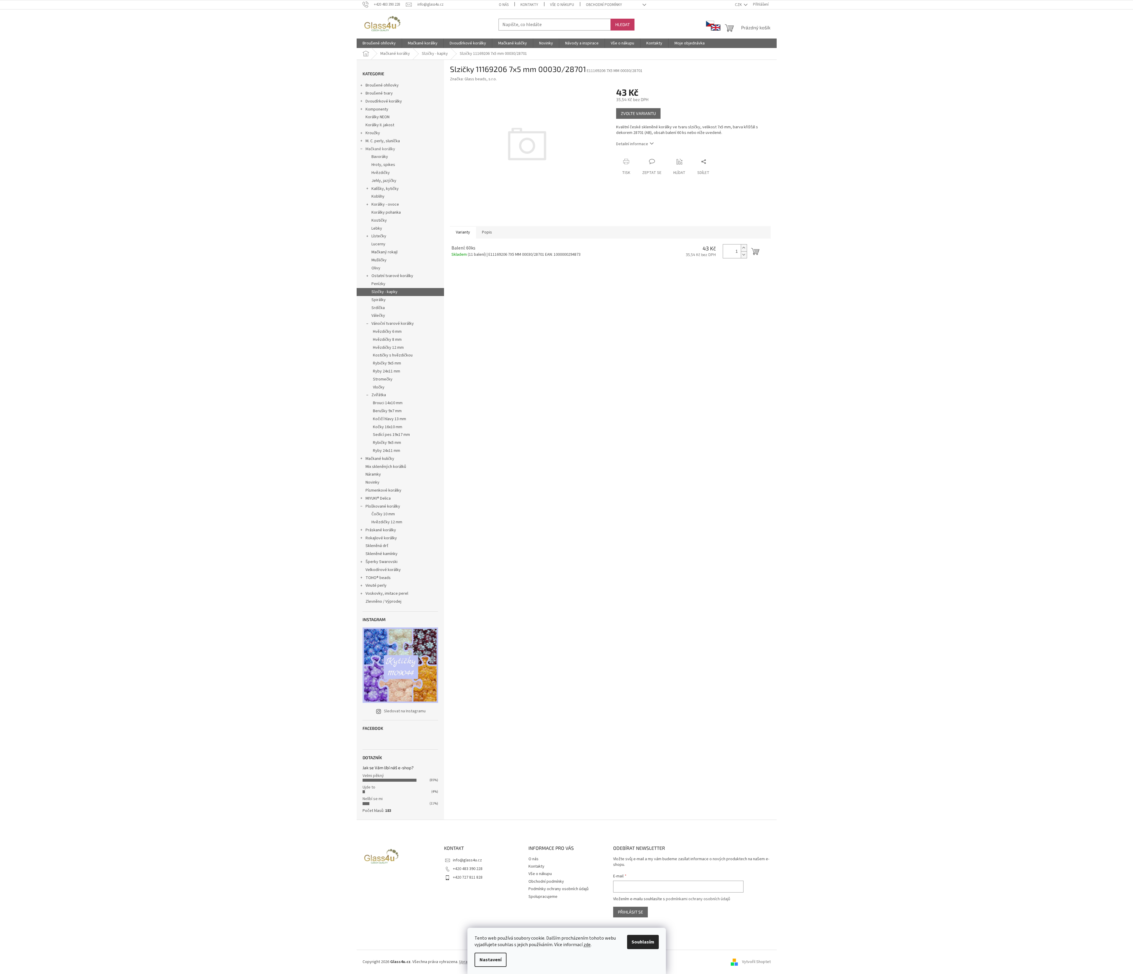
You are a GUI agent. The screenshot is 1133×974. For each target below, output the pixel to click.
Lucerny (378, 244)
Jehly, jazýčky (383, 181)
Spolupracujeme (542, 897)
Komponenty (377, 109)
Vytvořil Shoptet (756, 962)
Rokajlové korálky (381, 538)
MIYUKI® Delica (378, 498)
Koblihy (377, 196)
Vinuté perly (376, 585)
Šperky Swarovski (382, 562)
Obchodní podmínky (604, 4)
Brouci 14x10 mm (388, 403)
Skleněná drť (377, 546)
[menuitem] (379, 43)
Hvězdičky (380, 173)
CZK (739, 4)
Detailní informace (632, 144)
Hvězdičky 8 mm (387, 340)
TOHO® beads (378, 578)
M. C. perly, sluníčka (383, 141)
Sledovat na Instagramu (405, 711)
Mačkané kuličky (380, 459)
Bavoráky (379, 157)
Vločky (378, 387)
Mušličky (379, 260)
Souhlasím (643, 942)
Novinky (372, 482)
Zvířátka (378, 395)
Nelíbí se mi (373, 799)
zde (587, 944)
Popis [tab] (487, 232)
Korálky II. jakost (380, 125)
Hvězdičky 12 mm (388, 348)
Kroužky (373, 133)
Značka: (473, 79)
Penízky (378, 284)
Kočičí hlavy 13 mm (389, 419)
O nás (504, 4)
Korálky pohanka (386, 212)
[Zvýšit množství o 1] (744, 247)
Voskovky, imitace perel (387, 593)
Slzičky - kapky (384, 292)
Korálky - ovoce (385, 204)
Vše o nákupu (562, 4)
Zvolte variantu (638, 113)
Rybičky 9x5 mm (387, 363)
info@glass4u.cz (467, 860)
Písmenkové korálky (383, 490)
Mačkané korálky (380, 149)
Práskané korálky (381, 530)
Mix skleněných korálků (386, 467)
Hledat (622, 24)
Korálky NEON (378, 117)
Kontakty (529, 4)
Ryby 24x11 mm (386, 371)
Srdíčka (378, 308)
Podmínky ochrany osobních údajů (558, 889)
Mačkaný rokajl (384, 252)
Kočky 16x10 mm (387, 427)
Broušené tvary (379, 93)
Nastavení (490, 960)
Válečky (378, 316)
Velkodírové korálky (383, 570)
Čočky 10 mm (383, 514)
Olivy (375, 268)
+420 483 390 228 (468, 869)
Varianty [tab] (463, 232)
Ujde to (369, 787)
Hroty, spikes (383, 165)
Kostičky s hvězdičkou (393, 355)
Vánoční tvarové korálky (392, 324)
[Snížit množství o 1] (744, 254)
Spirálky (378, 300)
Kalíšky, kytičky (385, 189)
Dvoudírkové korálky (384, 101)
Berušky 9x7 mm (387, 411)
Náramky (373, 474)
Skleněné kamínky (382, 554)
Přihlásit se (630, 911)
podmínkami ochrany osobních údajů (698, 899)
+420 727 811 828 (468, 877)
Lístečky (378, 236)
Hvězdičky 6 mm (387, 332)
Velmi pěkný (373, 776)
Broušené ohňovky (382, 85)
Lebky (376, 228)
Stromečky (382, 379)
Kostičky (379, 220)
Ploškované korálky (383, 506)
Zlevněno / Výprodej (383, 601)
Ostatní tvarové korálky (392, 276)
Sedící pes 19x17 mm (391, 435)
